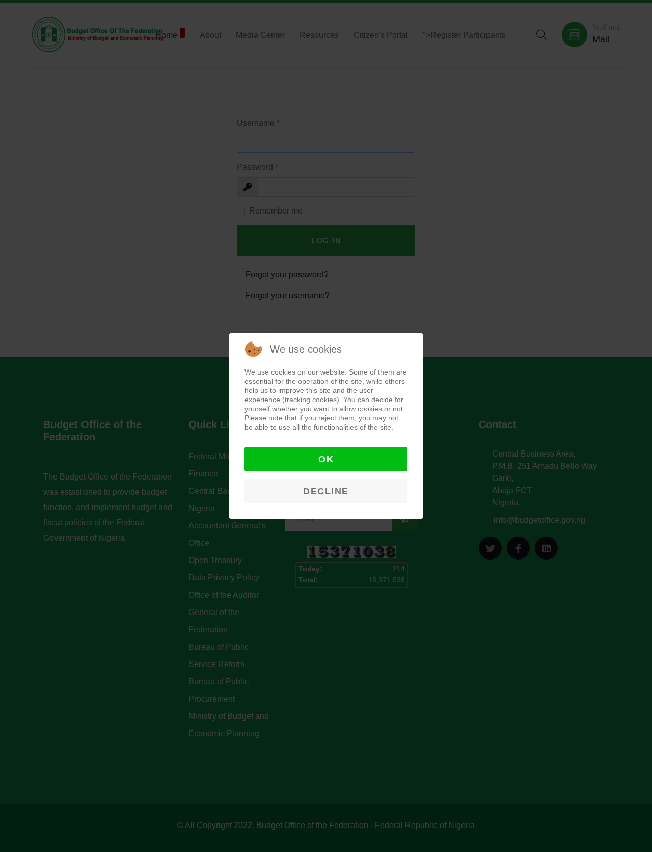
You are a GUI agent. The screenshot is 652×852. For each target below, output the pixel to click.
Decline (326, 491)
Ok (326, 459)
